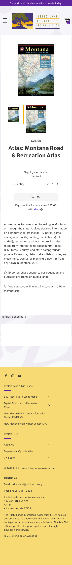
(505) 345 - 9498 (22, 490)
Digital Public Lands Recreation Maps (21, 405)
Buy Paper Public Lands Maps (20, 396)
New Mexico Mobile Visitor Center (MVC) (26, 423)
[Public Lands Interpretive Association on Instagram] (13, 376)
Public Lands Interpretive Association (33, 468)
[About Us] (49, 444)
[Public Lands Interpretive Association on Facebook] (6, 376)
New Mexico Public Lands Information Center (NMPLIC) (24, 415)
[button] (67, 21)
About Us (9, 444)
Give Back (9, 457)
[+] (57, 184)
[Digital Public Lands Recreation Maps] (49, 405)
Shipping (28, 172)
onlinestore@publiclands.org (26, 484)
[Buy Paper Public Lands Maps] (49, 396)
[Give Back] (49, 457)
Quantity (19, 184)
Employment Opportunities (18, 451)
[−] (48, 184)
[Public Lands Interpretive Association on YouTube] (19, 376)
